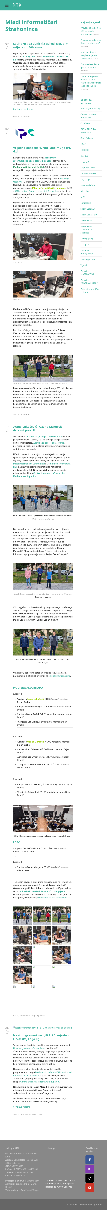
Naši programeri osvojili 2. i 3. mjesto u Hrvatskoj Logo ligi (41, 1037)
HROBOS (85, 150)
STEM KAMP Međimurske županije (87, 229)
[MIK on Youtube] (89, 1187)
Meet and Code (88, 185)
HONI (83, 144)
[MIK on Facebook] (89, 1159)
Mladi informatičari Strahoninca (29, 463)
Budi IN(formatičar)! (90, 108)
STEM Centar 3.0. (89, 214)
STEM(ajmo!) (87, 238)
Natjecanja (86, 202)
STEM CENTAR (88, 208)
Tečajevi (85, 244)
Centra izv (38, 473)
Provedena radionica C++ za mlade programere (91, 31)
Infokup (84, 155)
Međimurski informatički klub (29, 167)
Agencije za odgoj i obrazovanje (48, 442)
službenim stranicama (59, 675)
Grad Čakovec (87, 138)
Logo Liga (85, 179)
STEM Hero (86, 220)
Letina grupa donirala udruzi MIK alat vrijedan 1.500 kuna (41, 45)
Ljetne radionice (88, 173)
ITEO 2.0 (85, 161)
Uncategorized (88, 259)
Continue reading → (23, 109)
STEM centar (20, 191)
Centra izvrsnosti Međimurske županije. (40, 1081)
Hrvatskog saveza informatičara (54, 897)
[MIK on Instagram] (89, 1169)
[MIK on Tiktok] (89, 1178)
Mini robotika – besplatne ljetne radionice (89, 55)
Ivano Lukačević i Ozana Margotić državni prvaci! (37, 428)
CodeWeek (86, 123)
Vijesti (84, 265)
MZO (83, 197)
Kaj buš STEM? (88, 167)
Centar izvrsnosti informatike (43, 191)
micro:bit (85, 191)
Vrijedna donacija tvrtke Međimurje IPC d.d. (42, 149)
